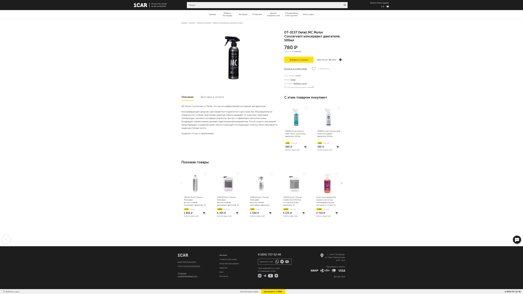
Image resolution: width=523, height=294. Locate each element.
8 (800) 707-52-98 (513, 292)
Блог (222, 272)
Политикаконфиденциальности (187, 274)
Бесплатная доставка (249, 292)
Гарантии (223, 268)
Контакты (224, 276)
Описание (187, 97)
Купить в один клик (295, 68)
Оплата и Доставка (228, 259)
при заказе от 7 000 (273, 291)
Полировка (257, 14)
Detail (293, 80)
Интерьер (243, 14)
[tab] (187, 97)
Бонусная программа (229, 263)
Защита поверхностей (273, 14)
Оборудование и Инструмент (291, 14)
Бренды (212, 14)
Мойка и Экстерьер (227, 14)
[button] (345, 5)
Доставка (212, 97)
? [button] (340, 60)
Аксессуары (308, 14)
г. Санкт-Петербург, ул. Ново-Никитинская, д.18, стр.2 (335, 257)
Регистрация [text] (383, 3)
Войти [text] (373, 3)
